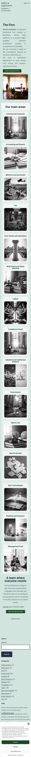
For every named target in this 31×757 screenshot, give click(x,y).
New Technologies (15, 485)
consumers (3, 716)
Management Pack (15, 546)
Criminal (4, 676)
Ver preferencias (15, 751)
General (4, 682)
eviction (12, 719)
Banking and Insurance (15, 516)
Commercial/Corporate (15, 114)
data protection (11, 716)
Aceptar (15, 742)
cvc (7, 716)
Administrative (6, 665)
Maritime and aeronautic (15, 175)
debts (16, 716)
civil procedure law (18, 713)
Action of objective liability (12, 707)
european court (7, 719)
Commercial (5, 673)
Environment (15, 392)
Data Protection (15, 453)
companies (25, 713)
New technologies (7, 690)
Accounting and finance (15, 144)
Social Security (6, 696)
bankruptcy (3, 710)
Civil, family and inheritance (15, 236)
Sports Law (15, 423)
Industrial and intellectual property (15, 361)
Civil (2, 671)
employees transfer (22, 716)
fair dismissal (17, 719)
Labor (3, 688)
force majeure (23, 719)
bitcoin (7, 710)
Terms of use (20, 755)
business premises (17, 710)
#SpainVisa (3, 707)
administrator (21, 707)
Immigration (5, 685)
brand (11, 710)
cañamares (7, 713)
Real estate (5, 693)
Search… (4, 642)
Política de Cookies (12, 755)
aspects (25, 707)
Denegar (15, 747)
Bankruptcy (5, 668)
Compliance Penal (15, 329)
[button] (28, 724)
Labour (15, 299)
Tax (15, 205)
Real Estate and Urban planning (15, 267)
